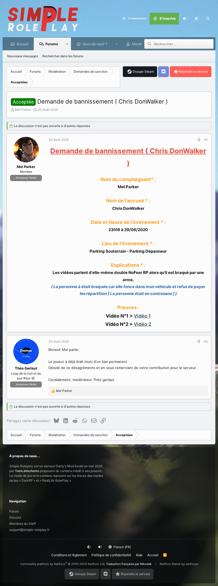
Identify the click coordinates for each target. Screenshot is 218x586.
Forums (51, 44)
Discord (15, 517)
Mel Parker (23, 110)
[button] (196, 18)
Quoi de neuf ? (95, 44)
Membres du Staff (22, 524)
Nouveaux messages (22, 56)
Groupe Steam (143, 71)
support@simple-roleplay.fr (29, 530)
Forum (14, 511)
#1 (206, 140)
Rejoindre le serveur (193, 71)
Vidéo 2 (142, 324)
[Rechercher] (208, 18)
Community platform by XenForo (62, 564)
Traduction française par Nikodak (129, 564)
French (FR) (122, 547)
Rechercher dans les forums (62, 56)
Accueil (22, 44)
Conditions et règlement (69, 555)
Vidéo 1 (142, 316)
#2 (206, 341)
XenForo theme (170, 564)
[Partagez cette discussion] (198, 140)
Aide (139, 555)
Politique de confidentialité (111, 555)
